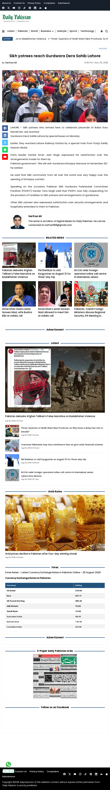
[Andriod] (40, 8)
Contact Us (19, 3)
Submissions (64, 3)
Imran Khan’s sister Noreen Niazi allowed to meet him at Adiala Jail (54, 312)
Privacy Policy (34, 3)
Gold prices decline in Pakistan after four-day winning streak (41, 553)
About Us (6, 3)
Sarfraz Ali (11, 62)
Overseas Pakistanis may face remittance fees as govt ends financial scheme (62, 444)
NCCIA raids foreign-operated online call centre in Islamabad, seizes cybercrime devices (90, 275)
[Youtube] (14, 8)
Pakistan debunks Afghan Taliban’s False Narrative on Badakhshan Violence (18, 274)
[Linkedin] (35, 8)
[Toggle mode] (101, 31)
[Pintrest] (30, 8)
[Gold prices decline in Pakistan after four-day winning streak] (55, 522)
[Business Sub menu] (53, 31)
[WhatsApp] (5, 150)
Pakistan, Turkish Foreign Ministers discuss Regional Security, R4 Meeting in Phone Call (89, 314)
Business (46, 31)
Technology (87, 31)
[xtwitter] (8, 8)
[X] (5, 142)
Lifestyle (61, 31)
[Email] (5, 157)
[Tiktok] (24, 8)
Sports (73, 31)
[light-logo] (17, 18)
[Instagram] (19, 8)
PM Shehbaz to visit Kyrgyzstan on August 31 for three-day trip (54, 274)
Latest (11, 31)
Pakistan (23, 31)
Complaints (49, 3)
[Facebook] (3, 8)
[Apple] (46, 8)
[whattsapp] (8, 764)
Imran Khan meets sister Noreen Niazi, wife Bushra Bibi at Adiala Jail (17, 312)
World (34, 31)
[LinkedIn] (5, 135)
